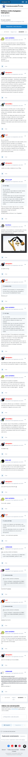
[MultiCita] (2, 66)
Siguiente (21, 31)
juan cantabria (6, 20)
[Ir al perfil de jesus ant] (2, 461)
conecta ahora (14, 709)
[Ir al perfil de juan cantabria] (2, 38)
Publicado (14, 39)
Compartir (7, 725)
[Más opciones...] (25, 39)
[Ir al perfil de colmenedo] (2, 548)
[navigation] (26, 2)
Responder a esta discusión (14, 26)
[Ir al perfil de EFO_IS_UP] (2, 180)
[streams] (23, 2)
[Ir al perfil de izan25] (2, 570)
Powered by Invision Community (14, 754)
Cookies (14, 751)
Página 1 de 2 (14, 31)
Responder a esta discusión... (11, 716)
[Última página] (26, 32)
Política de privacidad (13, 749)
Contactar (22, 749)
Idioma (3, 749)
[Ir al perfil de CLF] (2, 136)
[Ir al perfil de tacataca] (2, 225)
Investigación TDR (19, 21)
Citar (6, 66)
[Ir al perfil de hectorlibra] (2, 104)
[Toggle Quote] (3, 185)
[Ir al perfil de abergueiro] (2, 73)
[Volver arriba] (24, 746)
